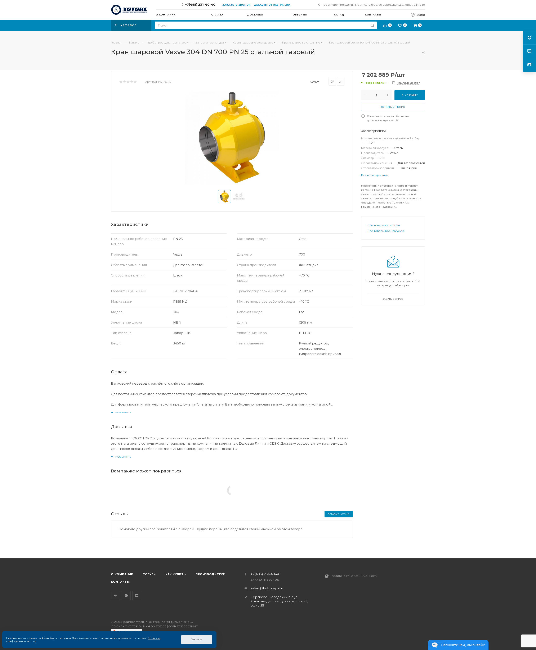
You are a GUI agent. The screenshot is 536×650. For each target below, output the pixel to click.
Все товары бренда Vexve (386, 231)
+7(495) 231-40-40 (200, 4)
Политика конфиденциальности (354, 576)
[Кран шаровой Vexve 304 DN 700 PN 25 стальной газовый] (232, 138)
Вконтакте (115, 595)
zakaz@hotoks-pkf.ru (272, 4)
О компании (122, 574)
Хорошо (196, 639)
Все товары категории (384, 225)
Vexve (315, 82)
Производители (210, 574)
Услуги (149, 574)
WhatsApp (126, 595)
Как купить (175, 574)
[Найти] (372, 25)
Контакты (120, 581)
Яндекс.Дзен (136, 595)
